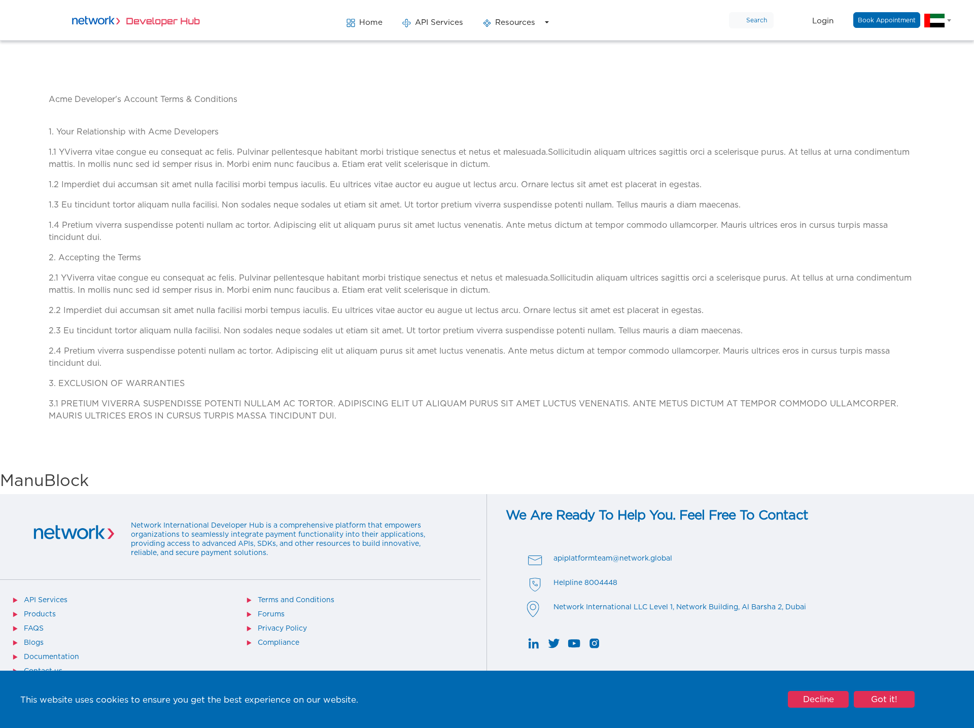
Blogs (34, 642)
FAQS (34, 628)
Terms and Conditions (296, 600)
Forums (271, 614)
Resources (515, 22)
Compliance (278, 642)
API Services (439, 22)
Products (40, 614)
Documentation (51, 656)
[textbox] (937, 20)
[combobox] (937, 20)
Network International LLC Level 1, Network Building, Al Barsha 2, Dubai (679, 607)
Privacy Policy (282, 628)
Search (756, 20)
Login (822, 20)
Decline (818, 699)
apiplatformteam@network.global (612, 558)
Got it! (884, 699)
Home (370, 22)
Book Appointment (887, 20)
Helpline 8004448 (585, 582)
